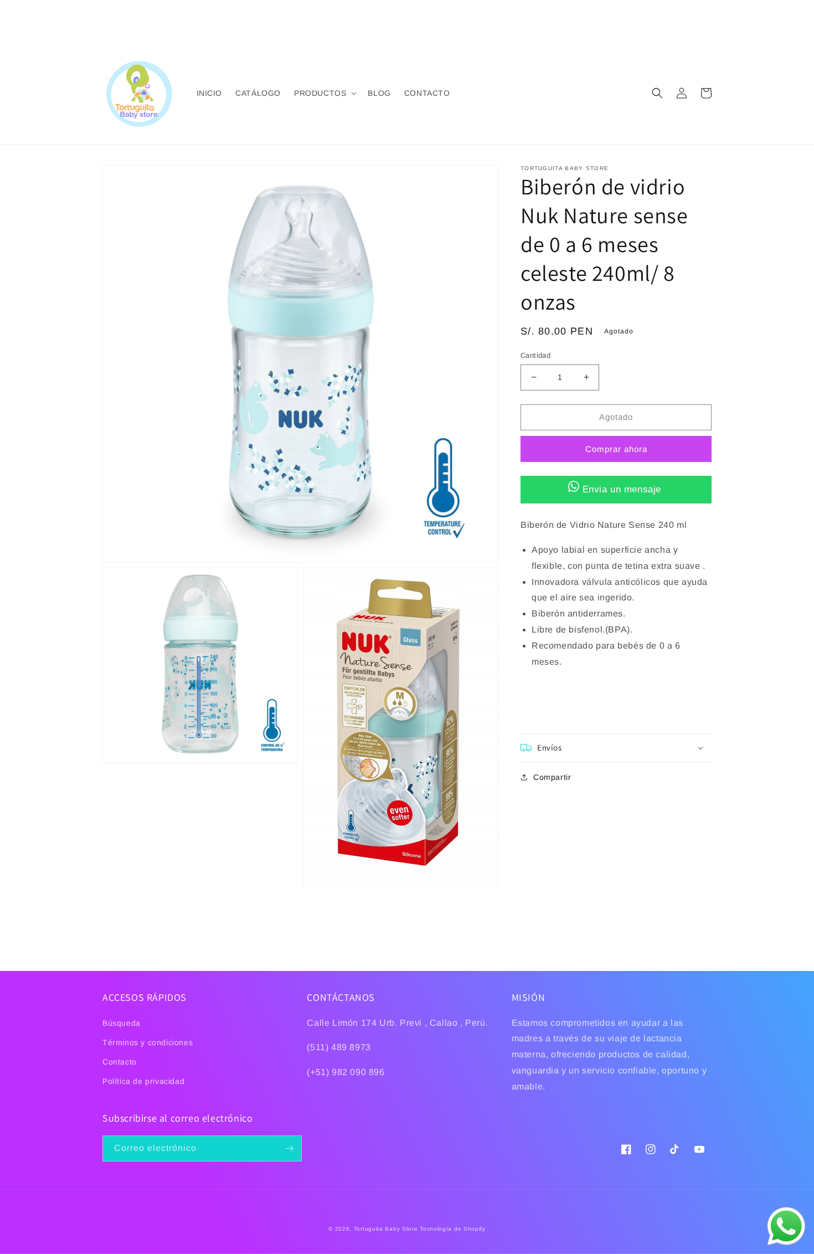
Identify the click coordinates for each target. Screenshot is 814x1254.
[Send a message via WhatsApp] (786, 1226)
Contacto (119, 1061)
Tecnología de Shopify (453, 1229)
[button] (324, 93)
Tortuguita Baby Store (386, 1229)
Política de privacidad (143, 1081)
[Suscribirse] (289, 1148)
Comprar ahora (616, 448)
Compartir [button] (552, 777)
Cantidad (535, 355)
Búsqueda (121, 1023)
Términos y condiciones (147, 1042)
